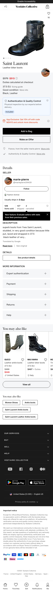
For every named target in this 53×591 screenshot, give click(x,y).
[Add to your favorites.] (22, 359)
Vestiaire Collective (16, 460)
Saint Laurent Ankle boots (16, 409)
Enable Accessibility (26, 1)
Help (9, 315)
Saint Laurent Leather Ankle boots (20, 416)
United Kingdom (16, 574)
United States (28, 574)
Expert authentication (18, 273)
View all (26, 384)
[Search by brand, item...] (5, 6)
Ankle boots (30, 402)
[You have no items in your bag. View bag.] (47, 6)
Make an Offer (26, 139)
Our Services (11, 433)
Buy (6, 440)
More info (24, 89)
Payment (11, 283)
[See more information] (48, 121)
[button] (47, 6)
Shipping (11, 294)
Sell (6, 447)
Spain (45, 574)
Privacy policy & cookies (25, 501)
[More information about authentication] (47, 100)
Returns (11, 304)
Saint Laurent (15, 63)
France (6, 574)
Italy (26, 576)
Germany (38, 574)
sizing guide (17, 86)
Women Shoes (11, 402)
